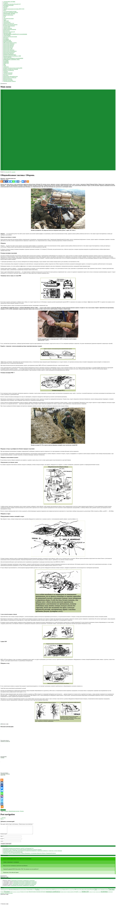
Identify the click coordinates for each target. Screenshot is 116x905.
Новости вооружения (58, 889)
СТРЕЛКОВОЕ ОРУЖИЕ (9, 1)
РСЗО (4, 16)
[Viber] (25, 181)
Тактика (22, 811)
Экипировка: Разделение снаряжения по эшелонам (23, 880)
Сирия (99, 889)
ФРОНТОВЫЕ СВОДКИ (9, 13)
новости (85, 891)
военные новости (63, 891)
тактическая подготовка (8, 893)
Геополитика (30, 889)
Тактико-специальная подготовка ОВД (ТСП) (13, 8)
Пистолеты (5, 75)
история (76, 891)
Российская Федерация (85, 889)
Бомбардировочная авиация (9, 29)
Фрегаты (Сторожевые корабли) (10, 12)
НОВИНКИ (6, 61)
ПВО (4, 64)
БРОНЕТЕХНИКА (7, 41)
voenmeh (13, 171)
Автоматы (5, 71)
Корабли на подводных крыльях (10, 69)
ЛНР (49, 889)
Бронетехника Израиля (8, 45)
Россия (92, 889)
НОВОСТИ (6, 63)
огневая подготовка (92, 891)
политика (104, 891)
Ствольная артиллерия (8, 18)
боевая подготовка (24, 891)
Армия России (3, 889)
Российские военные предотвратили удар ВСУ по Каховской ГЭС (18, 848)
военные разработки (70, 891)
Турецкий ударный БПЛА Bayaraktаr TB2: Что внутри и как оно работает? (21, 869)
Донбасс (37, 889)
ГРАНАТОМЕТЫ (7, 57)
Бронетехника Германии (8, 43)
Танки (4, 19)
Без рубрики (6, 39)
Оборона (6, 811)
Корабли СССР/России (8, 70)
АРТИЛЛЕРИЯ (6, 35)
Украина (7, 891)
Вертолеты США (7, 33)
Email (2, 838)
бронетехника (32, 891)
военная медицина (41, 891)
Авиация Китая (6, 22)
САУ (4, 17)
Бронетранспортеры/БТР (9, 52)
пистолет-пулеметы (7, 74)
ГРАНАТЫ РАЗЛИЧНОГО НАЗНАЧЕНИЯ (13, 58)
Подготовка (70, 889)
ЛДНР (47, 889)
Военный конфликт (22, 889)
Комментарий (4, 833)
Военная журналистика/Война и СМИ (12, 55)
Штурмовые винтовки (8, 5)
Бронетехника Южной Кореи (10, 51)
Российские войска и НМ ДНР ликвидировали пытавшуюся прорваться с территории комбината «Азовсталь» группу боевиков (32, 850)
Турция (2, 891)
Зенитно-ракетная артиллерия (10, 36)
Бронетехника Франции (8, 49)
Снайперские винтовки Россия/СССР (12, 4)
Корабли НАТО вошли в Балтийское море (12, 851)
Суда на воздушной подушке (9, 11)
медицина (79, 891)
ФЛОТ (4, 10)
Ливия (51, 889)
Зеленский (41, 889)
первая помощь (98, 891)
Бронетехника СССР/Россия (9, 77)
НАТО (53, 889)
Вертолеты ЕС (6, 30)
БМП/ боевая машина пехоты (10, 42)
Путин (73, 889)
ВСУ (7, 889)
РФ (75, 889)
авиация (11, 891)
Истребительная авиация (9, 25)
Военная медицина (7, 78)
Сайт (2, 841)
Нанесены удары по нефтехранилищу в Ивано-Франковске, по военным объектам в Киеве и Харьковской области (29, 853)
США (95, 889)
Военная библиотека (14, 889)
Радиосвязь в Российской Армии (11, 872)
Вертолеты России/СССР (9, 31)
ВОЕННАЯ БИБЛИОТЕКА (9, 54)
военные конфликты (53, 891)
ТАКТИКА (5, 6)
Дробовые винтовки (8, 72)
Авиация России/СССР (8, 23)
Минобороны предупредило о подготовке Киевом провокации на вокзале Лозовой (22, 849)
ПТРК (4, 65)
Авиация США (6, 27)
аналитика (14, 891)
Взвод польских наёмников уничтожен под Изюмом (15, 865)
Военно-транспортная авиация (10, 24)
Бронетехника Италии (8, 46)
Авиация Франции (7, 28)
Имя (2, 836)
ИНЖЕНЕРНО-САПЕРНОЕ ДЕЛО (11, 59)
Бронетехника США (8, 48)
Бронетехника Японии (8, 53)
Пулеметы (5, 2)
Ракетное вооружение (8, 14)
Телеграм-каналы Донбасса (9, 81)
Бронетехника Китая (8, 47)
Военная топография (8, 80)
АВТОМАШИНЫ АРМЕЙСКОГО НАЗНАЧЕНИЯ (15, 34)
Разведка (5, 7)
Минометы (5, 37)
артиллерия (18, 891)
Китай (45, 889)
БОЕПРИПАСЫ (7, 40)
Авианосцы (6, 66)
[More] (27, 181)
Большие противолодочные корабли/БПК (12, 68)
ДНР (34, 889)
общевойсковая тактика (14, 811)
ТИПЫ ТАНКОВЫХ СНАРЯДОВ (11, 862)
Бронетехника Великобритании (10, 76)
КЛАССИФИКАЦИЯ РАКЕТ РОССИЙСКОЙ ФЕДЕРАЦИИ (17, 858)
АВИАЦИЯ (6, 21)
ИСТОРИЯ (5, 60)
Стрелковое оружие (104, 889)
